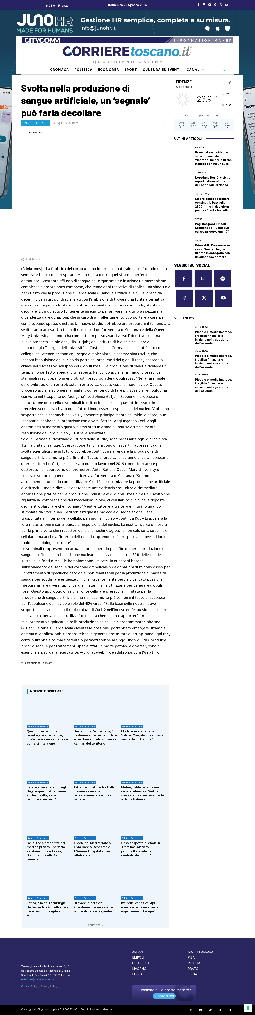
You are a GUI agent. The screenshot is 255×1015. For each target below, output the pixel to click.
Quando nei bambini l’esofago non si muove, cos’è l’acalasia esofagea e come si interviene (47, 737)
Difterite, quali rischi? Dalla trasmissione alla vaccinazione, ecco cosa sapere (94, 793)
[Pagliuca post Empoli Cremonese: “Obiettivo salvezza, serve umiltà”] (183, 226)
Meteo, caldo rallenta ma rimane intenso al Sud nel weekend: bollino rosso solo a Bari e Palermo (142, 793)
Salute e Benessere (36, 123)
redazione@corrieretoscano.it (37, 979)
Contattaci (164, 996)
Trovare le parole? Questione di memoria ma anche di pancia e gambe (94, 907)
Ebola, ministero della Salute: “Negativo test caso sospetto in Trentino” (142, 735)
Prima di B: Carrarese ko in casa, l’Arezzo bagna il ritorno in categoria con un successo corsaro (214, 251)
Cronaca (200, 173)
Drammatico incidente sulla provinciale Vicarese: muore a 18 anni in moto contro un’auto (213, 158)
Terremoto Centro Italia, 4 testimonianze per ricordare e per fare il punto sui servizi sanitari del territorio (95, 737)
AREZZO (138, 952)
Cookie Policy (29, 986)
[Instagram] (204, 5)
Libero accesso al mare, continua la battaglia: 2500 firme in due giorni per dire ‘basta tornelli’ (212, 204)
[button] (223, 69)
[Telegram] (209, 5)
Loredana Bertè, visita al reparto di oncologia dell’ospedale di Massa (213, 181)
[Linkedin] (157, 250)
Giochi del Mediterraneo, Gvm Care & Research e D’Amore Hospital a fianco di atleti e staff (95, 849)
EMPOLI (138, 957)
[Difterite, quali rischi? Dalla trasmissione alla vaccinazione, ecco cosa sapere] (95, 765)
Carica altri (94, 925)
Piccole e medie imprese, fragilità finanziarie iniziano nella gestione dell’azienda (213, 337)
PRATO (193, 968)
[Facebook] (198, 5)
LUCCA (137, 974)
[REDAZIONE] (24, 132)
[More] (166, 250)
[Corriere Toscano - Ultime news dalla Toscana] (127, 54)
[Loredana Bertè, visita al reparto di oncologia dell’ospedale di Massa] (183, 179)
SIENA (192, 974)
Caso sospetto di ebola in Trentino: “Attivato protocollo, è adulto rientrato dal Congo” (140, 849)
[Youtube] (226, 5)
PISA (191, 957)
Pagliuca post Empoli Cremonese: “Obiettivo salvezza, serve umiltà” (212, 227)
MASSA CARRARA (200, 952)
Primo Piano (202, 147)
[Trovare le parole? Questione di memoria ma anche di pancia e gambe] (95, 881)
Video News (201, 327)
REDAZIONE (35, 132)
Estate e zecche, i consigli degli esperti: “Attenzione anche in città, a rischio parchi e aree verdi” (47, 793)
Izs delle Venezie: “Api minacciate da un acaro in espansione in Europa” (140, 907)
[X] (221, 5)
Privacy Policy (48, 986)
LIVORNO (139, 968)
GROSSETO (140, 963)
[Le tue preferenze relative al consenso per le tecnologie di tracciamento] (248, 1008)
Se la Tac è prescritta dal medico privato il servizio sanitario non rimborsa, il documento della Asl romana (46, 851)
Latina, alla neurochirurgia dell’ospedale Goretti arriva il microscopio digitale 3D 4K (47, 909)
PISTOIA (194, 963)
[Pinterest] (138, 250)
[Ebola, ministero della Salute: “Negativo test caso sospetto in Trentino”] (142, 709)
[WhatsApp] (147, 250)
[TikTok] (215, 5)
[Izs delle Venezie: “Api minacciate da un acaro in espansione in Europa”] (142, 881)
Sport (198, 219)
